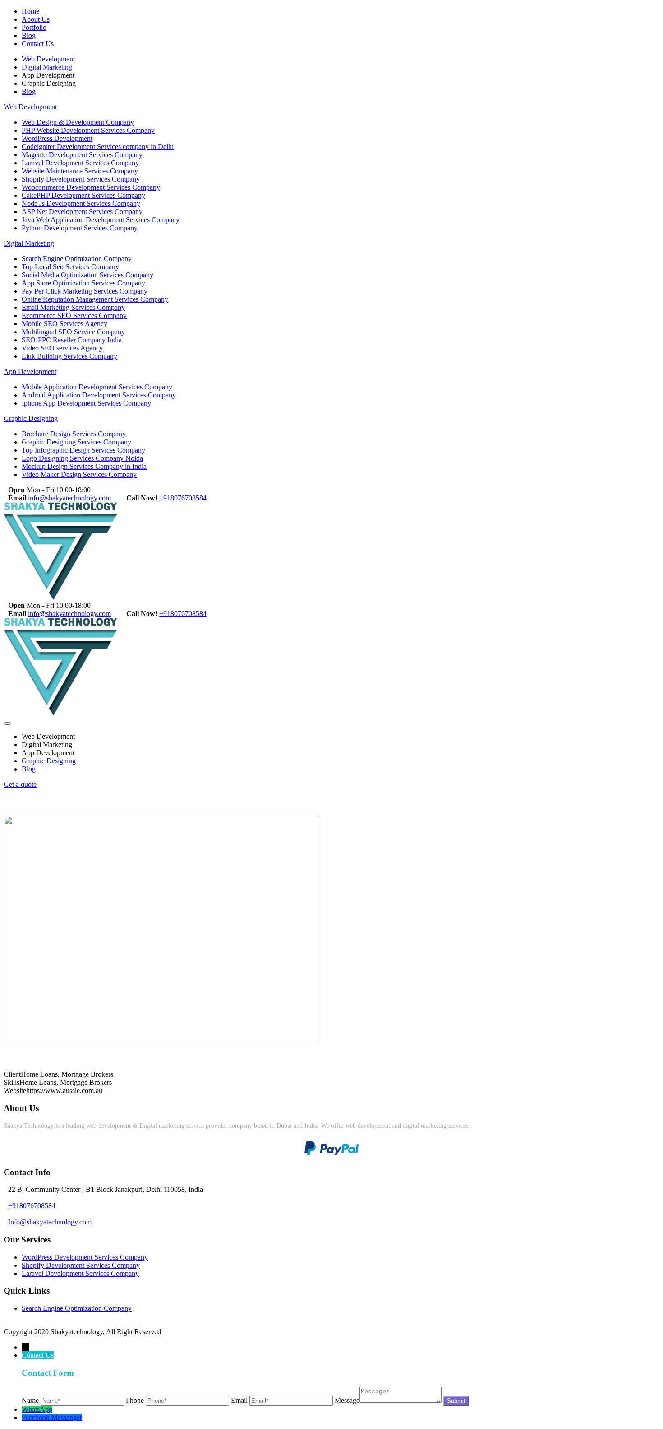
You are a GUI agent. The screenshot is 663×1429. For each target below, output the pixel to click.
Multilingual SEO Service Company (73, 332)
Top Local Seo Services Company (70, 267)
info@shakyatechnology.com (69, 498)
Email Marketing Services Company (73, 307)
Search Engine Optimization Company (77, 258)
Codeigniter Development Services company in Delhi (98, 146)
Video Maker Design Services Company (79, 474)
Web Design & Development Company (78, 122)
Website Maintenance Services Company (80, 171)
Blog (29, 35)
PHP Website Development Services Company (88, 130)
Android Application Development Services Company (99, 395)
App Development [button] (48, 753)
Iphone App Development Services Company (86, 403)
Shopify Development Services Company (81, 179)
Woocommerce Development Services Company (91, 187)
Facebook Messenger (52, 1417)
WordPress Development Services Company (85, 1257)
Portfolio (34, 27)
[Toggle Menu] (7, 723)
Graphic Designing (31, 418)
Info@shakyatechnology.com (50, 1222)
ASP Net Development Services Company (82, 211)
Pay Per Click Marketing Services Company (84, 291)
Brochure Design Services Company (74, 434)
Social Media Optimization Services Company (87, 275)
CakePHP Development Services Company (83, 195)
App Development (30, 371)
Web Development (48, 59)
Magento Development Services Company (82, 155)
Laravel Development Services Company (80, 163)
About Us (36, 19)
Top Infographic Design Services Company (83, 450)
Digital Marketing (47, 67)
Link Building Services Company (69, 356)
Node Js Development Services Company (81, 203)
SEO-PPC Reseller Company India (72, 340)
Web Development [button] (48, 736)
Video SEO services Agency (62, 348)
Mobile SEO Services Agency (64, 323)
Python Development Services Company (80, 228)
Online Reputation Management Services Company (95, 299)
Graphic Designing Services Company (76, 442)
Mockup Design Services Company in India (84, 466)
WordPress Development (57, 138)
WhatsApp (37, 1409)
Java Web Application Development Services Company (101, 220)
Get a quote (20, 784)
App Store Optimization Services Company (83, 283)
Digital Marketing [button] (47, 744)
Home (30, 11)
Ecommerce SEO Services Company (74, 315)
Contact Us (38, 43)
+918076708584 (183, 498)
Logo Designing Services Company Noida (82, 458)
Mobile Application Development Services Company (97, 387)
